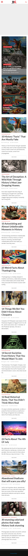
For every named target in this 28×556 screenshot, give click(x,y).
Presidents (14, 517)
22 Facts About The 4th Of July (14, 440)
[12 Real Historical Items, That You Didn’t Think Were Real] (14, 386)
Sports (13, 476)
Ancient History (6, 306)
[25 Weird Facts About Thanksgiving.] (14, 257)
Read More (14, 156)
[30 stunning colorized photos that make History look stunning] (14, 508)
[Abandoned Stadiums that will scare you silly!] (14, 467)
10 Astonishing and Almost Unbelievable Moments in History (11, 88)
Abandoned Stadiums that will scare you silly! (14, 480)
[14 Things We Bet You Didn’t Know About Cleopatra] (14, 298)
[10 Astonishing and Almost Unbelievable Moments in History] (14, 213)
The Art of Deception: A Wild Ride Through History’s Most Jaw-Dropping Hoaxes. (12, 68)
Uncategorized (7, 64)
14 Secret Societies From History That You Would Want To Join (13, 356)
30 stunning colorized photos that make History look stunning (13, 522)
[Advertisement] (14, 19)
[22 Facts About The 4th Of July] (14, 428)
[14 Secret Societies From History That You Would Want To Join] (14, 342)
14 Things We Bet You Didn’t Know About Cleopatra (13, 311)
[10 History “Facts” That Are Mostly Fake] (14, 125)
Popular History (7, 46)
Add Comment (16, 53)
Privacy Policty (13, 553)
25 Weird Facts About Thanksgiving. (10, 108)
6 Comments (17, 484)
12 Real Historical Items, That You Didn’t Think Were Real (13, 400)
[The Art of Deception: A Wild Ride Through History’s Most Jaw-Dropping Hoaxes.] (14, 166)
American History (8, 105)
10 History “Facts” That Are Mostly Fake (11, 50)
